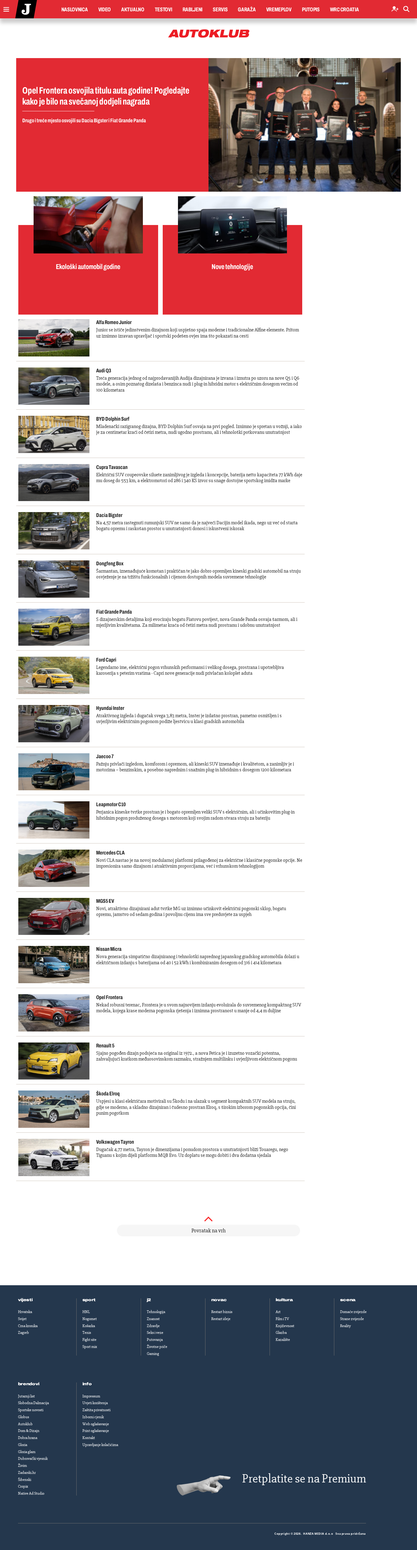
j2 (149, 1300)
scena (348, 1300)
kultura (284, 1300)
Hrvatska (25, 1311)
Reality (345, 1325)
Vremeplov (279, 9)
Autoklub (25, 1424)
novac (219, 1300)
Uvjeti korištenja (95, 1403)
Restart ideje (220, 1318)
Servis (220, 9)
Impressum (91, 1396)
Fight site (89, 1339)
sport (89, 1300)
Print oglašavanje (95, 1430)
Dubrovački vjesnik (33, 1458)
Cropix (23, 1486)
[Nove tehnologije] (233, 224)
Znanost (153, 1318)
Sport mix (89, 1346)
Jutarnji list (26, 1396)
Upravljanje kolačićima (100, 1444)
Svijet (22, 1318)
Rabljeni (193, 9)
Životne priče (157, 1346)
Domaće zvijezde (353, 1311)
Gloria (22, 1444)
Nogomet (89, 1318)
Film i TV (282, 1318)
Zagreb (23, 1332)
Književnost (285, 1325)
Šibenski (24, 1479)
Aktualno (132, 9)
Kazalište (283, 1339)
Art (278, 1311)
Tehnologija (156, 1311)
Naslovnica (74, 9)
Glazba (281, 1332)
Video (104, 9)
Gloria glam (26, 1451)
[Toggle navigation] (4, 8)
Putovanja (155, 1339)
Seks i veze (155, 1332)
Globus (23, 1417)
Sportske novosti (30, 1410)
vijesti (25, 1300)
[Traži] (406, 9)
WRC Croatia (344, 9)
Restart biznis (221, 1311)
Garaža (247, 9)
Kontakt (88, 1437)
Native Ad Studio (31, 1493)
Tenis (86, 1332)
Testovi (163, 9)
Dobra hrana (27, 1437)
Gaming (153, 1353)
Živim (22, 1465)
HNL (86, 1311)
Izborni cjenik (93, 1417)
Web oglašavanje (95, 1424)
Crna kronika (28, 1325)
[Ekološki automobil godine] (88, 224)
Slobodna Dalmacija (33, 1403)
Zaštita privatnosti (96, 1410)
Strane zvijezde (352, 1318)
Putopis (311, 9)
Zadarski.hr (27, 1472)
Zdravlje (153, 1325)
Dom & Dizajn (28, 1430)
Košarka (88, 1325)
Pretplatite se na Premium (304, 1478)
